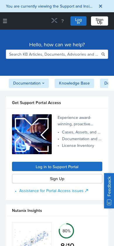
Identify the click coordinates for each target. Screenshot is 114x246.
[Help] (63, 21)
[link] (54, 21)
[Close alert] (100, 6)
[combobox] (53, 54)
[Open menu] (5, 21)
